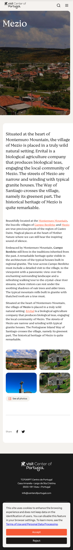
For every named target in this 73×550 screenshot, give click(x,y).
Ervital (30, 311)
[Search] (58, 5)
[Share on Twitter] (23, 432)
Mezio (65, 225)
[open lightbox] (21, 360)
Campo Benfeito (44, 225)
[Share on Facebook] (17, 432)
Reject (36, 540)
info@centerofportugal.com (36, 493)
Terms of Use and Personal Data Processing (32, 524)
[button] (66, 5)
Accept (36, 532)
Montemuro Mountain (53, 221)
